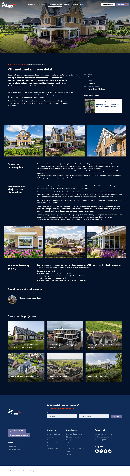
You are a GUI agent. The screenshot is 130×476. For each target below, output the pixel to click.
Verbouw (69, 443)
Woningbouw (70, 446)
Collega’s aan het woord (103, 434)
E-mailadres (82, 413)
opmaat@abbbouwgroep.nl (20, 435)
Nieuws (67, 4)
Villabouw (69, 452)
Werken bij (122, 4)
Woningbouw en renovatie (75, 449)
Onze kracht (41, 4)
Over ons (31, 4)
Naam (48, 413)
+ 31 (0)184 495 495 (17, 431)
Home (9, 65)
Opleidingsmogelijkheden (104, 437)
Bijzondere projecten (73, 437)
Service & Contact (78, 4)
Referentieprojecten (55, 4)
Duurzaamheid (52, 443)
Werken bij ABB (100, 440)
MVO (48, 446)
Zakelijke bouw (71, 440)
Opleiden (69, 454)
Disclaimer (53, 471)
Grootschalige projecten (74, 434)
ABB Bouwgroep (108, 4)
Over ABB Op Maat (53, 434)
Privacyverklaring (28, 471)
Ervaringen (50, 437)
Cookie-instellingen (42, 471)
